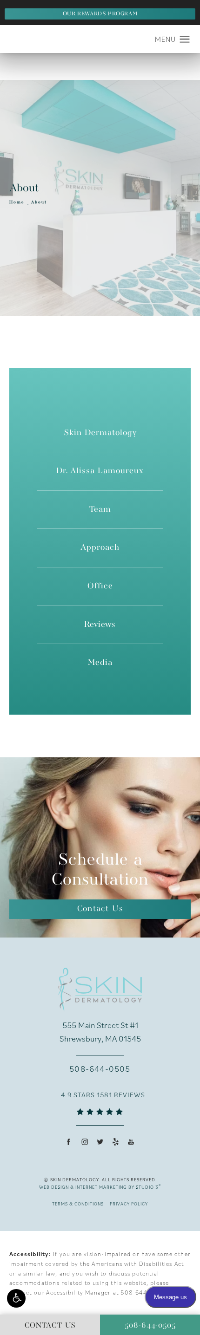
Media (100, 663)
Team (100, 509)
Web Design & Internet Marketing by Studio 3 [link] (100, 1187)
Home (17, 202)
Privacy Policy (129, 1204)
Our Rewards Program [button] (100, 14)
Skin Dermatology (100, 433)
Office (100, 586)
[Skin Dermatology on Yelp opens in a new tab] (115, 1141)
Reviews (100, 625)
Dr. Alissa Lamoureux (100, 471)
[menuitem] (69, 1141)
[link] (99, 1069)
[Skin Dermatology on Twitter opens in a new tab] (99, 1141)
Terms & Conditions (78, 1204)
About (39, 202)
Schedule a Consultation (100, 870)
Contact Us (100, 909)
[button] (16, 1298)
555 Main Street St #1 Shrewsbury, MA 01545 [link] (100, 1032)
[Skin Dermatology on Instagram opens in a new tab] (84, 1141)
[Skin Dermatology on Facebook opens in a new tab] (68, 1141)
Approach (100, 548)
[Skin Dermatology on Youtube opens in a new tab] (131, 1141)
